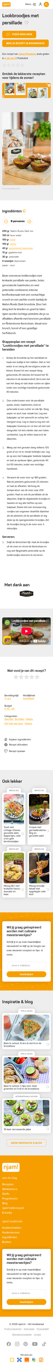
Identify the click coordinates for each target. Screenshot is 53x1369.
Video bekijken (22, 34)
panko (13, 244)
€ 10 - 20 (9, 709)
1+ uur (7, 698)
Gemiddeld (28, 698)
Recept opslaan (17, 751)
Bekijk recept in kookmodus (25, 43)
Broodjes (19, 719)
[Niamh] (26, 593)
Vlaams (28, 724)
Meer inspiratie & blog (26, 1143)
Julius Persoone (27, 54)
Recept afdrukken (18, 745)
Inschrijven (26, 974)
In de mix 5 (10, 58)
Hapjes (29, 719)
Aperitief (8, 719)
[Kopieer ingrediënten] (24, 211)
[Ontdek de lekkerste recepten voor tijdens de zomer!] (26, 90)
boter (12, 240)
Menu (28, 4)
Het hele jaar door (13, 724)
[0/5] (13, 65)
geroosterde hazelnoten (21, 248)
